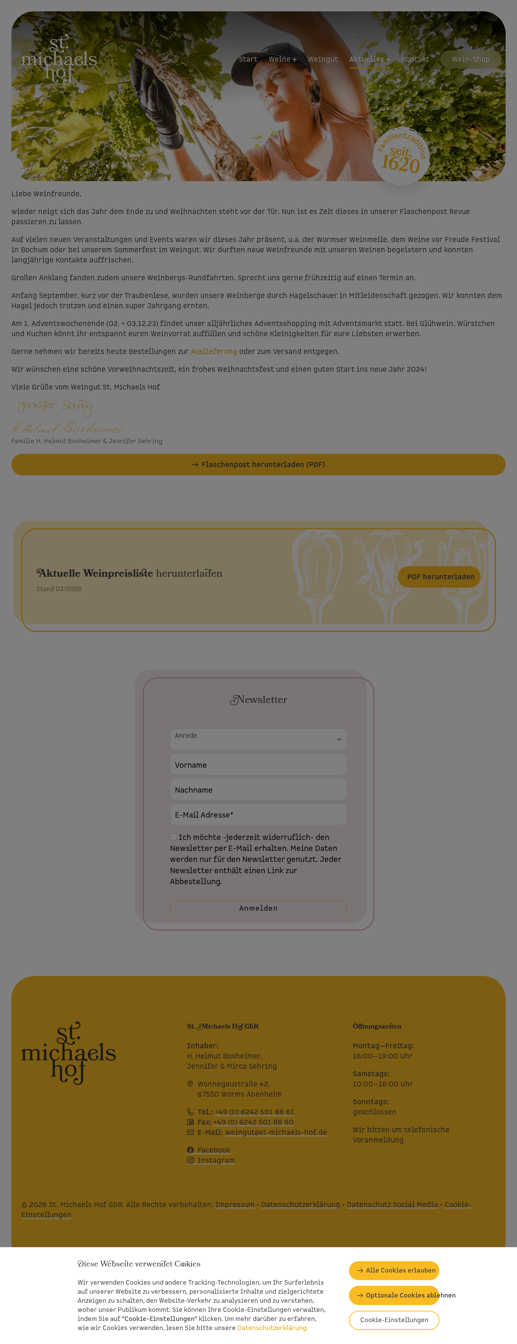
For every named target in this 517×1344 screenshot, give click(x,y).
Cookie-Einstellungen (394, 1320)
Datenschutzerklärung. (272, 1328)
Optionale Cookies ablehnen (402, 1295)
